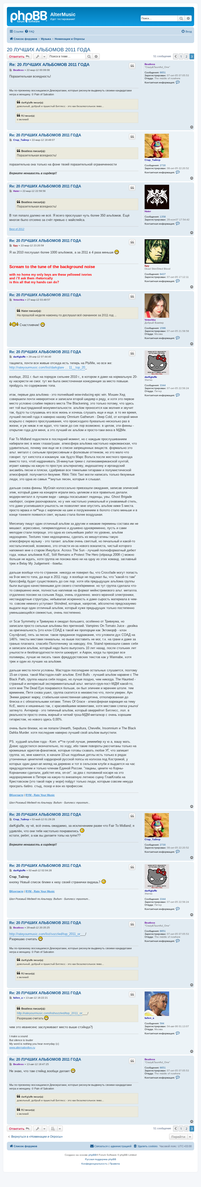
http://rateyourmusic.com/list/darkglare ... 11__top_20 (47, 367)
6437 (163, 274)
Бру (147, 265)
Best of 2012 (16, 229)
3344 (163, 385)
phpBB (92, 1155)
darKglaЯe (151, 377)
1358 (163, 216)
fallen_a (149, 1018)
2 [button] (186, 56)
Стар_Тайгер (152, 160)
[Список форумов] (29, 16)
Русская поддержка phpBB (100, 1159)
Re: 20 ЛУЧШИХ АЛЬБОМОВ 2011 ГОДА (49, 64)
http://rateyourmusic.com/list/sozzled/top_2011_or (44, 934)
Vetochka (150, 319)
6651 (163, 72)
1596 (163, 328)
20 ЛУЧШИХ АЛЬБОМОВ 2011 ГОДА (48, 49)
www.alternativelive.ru (22, 1047)
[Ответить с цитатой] (132, 66)
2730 (163, 165)
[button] (175, 56)
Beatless (150, 64)
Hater (148, 211)
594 (162, 1023)
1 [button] (181, 56)
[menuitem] (29, 31)
